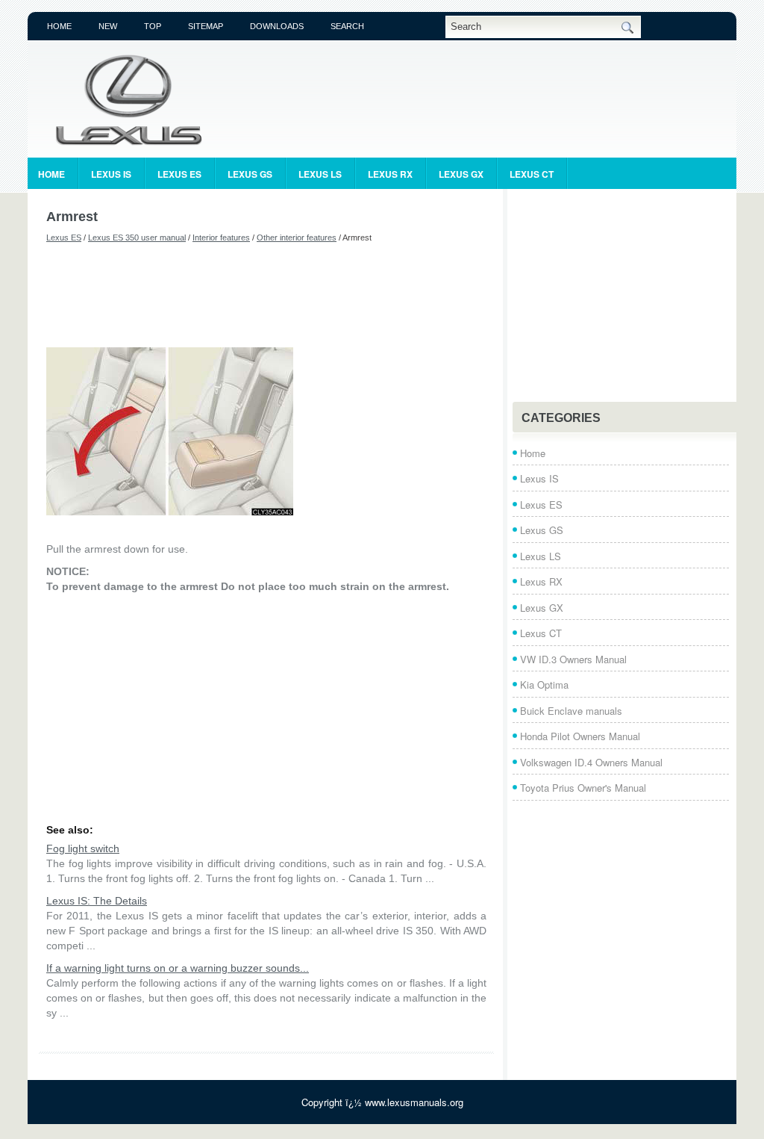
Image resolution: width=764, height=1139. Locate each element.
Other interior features (296, 237)
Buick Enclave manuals (571, 711)
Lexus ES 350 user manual (137, 237)
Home (59, 26)
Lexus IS (111, 174)
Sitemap (205, 26)
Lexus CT (532, 174)
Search (347, 26)
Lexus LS (320, 174)
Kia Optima (544, 684)
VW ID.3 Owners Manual (573, 659)
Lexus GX (461, 174)
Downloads (277, 26)
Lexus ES (179, 174)
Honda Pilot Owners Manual (580, 736)
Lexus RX (390, 174)
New (107, 26)
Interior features (221, 237)
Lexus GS (250, 174)
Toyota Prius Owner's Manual (583, 787)
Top (152, 26)
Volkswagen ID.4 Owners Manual (591, 762)
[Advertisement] (266, 295)
